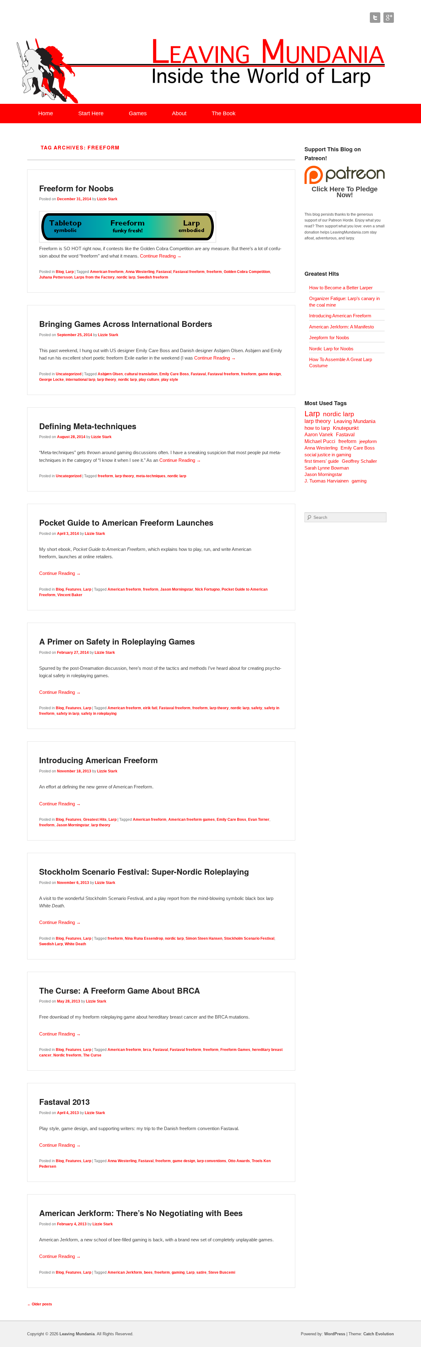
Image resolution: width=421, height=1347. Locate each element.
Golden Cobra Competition (247, 272)
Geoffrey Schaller (359, 461)
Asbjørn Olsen (110, 374)
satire (201, 1272)
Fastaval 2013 (64, 1101)
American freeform (107, 272)
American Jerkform (125, 1272)
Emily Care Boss (174, 374)
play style (169, 379)
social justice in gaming (328, 454)
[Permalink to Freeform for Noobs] (127, 240)
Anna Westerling (139, 272)
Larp (70, 272)
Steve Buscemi (221, 1272)
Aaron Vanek (319, 434)
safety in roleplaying (98, 713)
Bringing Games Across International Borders (125, 323)
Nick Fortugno (207, 589)
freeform (214, 272)
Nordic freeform (67, 1055)
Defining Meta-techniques (87, 426)
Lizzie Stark (107, 199)
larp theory (106, 379)
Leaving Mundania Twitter (375, 17)
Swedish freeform (152, 277)
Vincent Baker (69, 595)
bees (148, 1272)
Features (73, 589)
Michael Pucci (320, 441)
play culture (149, 379)
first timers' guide (322, 461)
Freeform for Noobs (76, 188)
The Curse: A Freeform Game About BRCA (119, 990)
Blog (60, 272)
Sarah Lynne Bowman (327, 467)
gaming (178, 1272)
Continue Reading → (161, 255)
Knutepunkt (346, 428)
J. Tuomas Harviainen (327, 480)
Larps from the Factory (94, 277)
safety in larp (67, 713)
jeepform (368, 441)
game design (269, 374)
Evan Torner (258, 819)
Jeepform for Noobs (329, 337)
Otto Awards (239, 1161)
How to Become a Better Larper (341, 287)
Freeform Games (235, 1050)
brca (147, 1050)
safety (256, 708)
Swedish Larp (51, 944)
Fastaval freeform (189, 272)
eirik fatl (150, 708)
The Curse (92, 1055)
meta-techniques (151, 476)
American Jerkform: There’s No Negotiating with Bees (141, 1213)
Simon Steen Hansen (204, 938)
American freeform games (191, 819)
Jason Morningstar (176, 589)
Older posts (39, 1304)
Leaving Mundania (354, 421)
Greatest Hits (95, 819)
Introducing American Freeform (98, 760)
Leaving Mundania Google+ (388, 17)
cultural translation (141, 374)
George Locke (51, 379)
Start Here (91, 113)
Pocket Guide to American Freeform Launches (126, 522)
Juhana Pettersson (55, 277)
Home (45, 113)
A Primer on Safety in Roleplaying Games (117, 641)
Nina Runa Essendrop (144, 938)
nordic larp (125, 277)
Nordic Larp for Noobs (331, 348)
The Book (223, 113)
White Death (75, 944)
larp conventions (211, 1161)
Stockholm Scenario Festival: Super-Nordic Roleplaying (144, 871)
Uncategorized (68, 374)
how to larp (317, 428)
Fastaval (163, 272)
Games (138, 113)
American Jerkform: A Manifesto (341, 326)
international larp (80, 379)
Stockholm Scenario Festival (249, 938)
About (179, 113)
